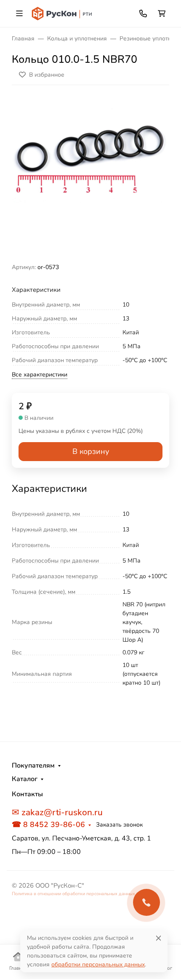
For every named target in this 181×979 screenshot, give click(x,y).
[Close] (158, 938)
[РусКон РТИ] (62, 13)
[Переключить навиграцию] (19, 13)
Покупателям (33, 765)
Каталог (24, 779)
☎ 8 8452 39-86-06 (48, 824)
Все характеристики (39, 375)
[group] (90, 177)
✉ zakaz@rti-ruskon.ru (57, 812)
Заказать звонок (119, 825)
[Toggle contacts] (143, 13)
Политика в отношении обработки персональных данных (73, 894)
